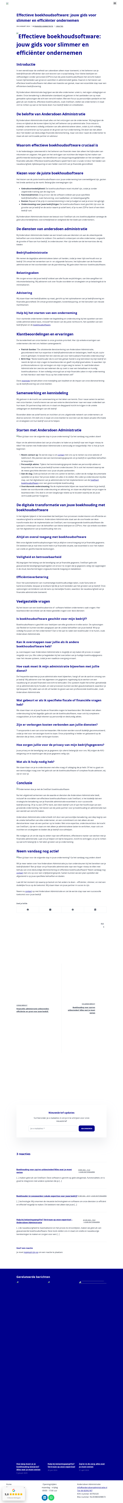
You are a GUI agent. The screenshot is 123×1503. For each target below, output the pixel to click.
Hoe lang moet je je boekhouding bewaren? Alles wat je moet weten (28, 1467)
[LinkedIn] (95, 910)
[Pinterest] (73, 910)
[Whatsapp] (51, 1498)
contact (61, 455)
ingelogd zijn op (31, 1252)
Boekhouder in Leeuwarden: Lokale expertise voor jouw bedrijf (46, 1196)
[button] (115, 3)
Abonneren (86, 1128)
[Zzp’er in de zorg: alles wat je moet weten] (93, 1370)
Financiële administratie (43, 26)
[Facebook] (28, 910)
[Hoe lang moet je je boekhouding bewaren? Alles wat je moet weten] (30, 1370)
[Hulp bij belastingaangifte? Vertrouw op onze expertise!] (61, 1370)
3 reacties (59, 26)
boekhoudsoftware (41, 325)
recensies (26, 380)
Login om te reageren (87, 1172)
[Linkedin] (45, 1498)
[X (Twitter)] (50, 910)
